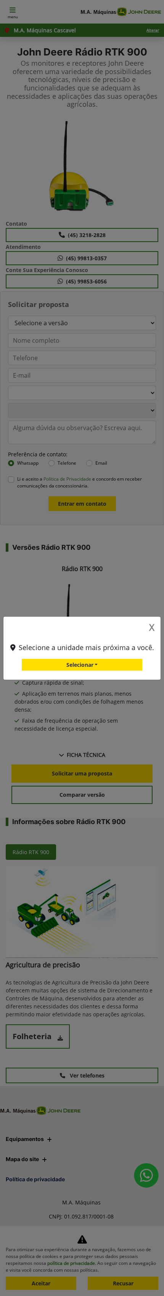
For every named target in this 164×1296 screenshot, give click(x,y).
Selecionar (79, 664)
